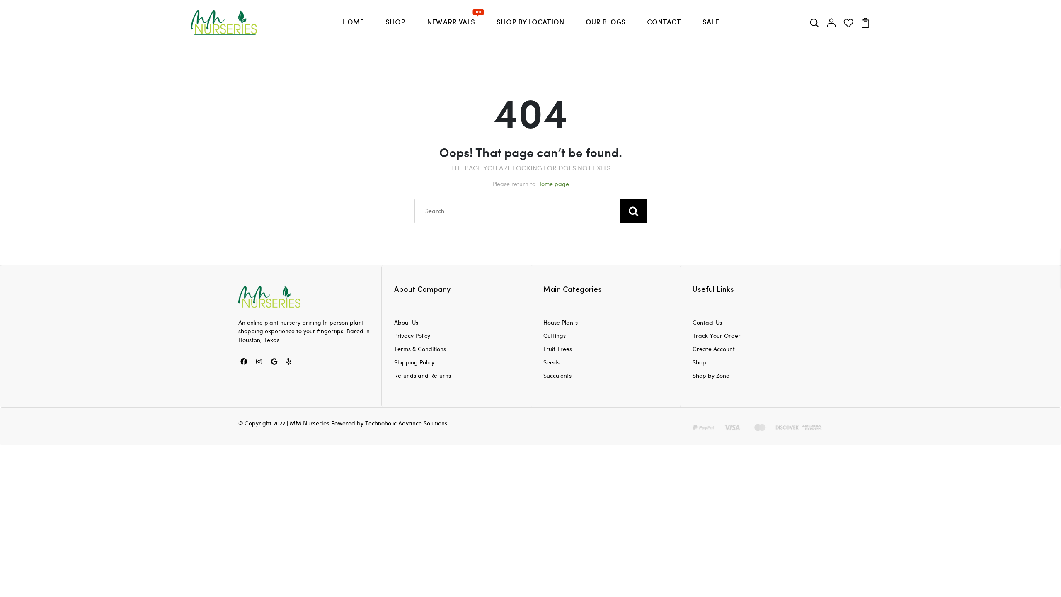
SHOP (395, 22)
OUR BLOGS (605, 22)
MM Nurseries (309, 423)
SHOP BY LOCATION (530, 22)
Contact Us (707, 322)
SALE (710, 22)
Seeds (551, 362)
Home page (553, 184)
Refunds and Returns (422, 375)
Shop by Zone (711, 375)
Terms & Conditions (420, 349)
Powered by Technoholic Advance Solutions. (390, 423)
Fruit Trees (557, 349)
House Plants (560, 322)
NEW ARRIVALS (452, 20)
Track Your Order (717, 336)
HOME (353, 22)
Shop (699, 362)
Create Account (714, 349)
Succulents (557, 375)
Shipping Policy (414, 362)
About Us (406, 322)
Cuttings (554, 336)
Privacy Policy (412, 336)
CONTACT (664, 22)
